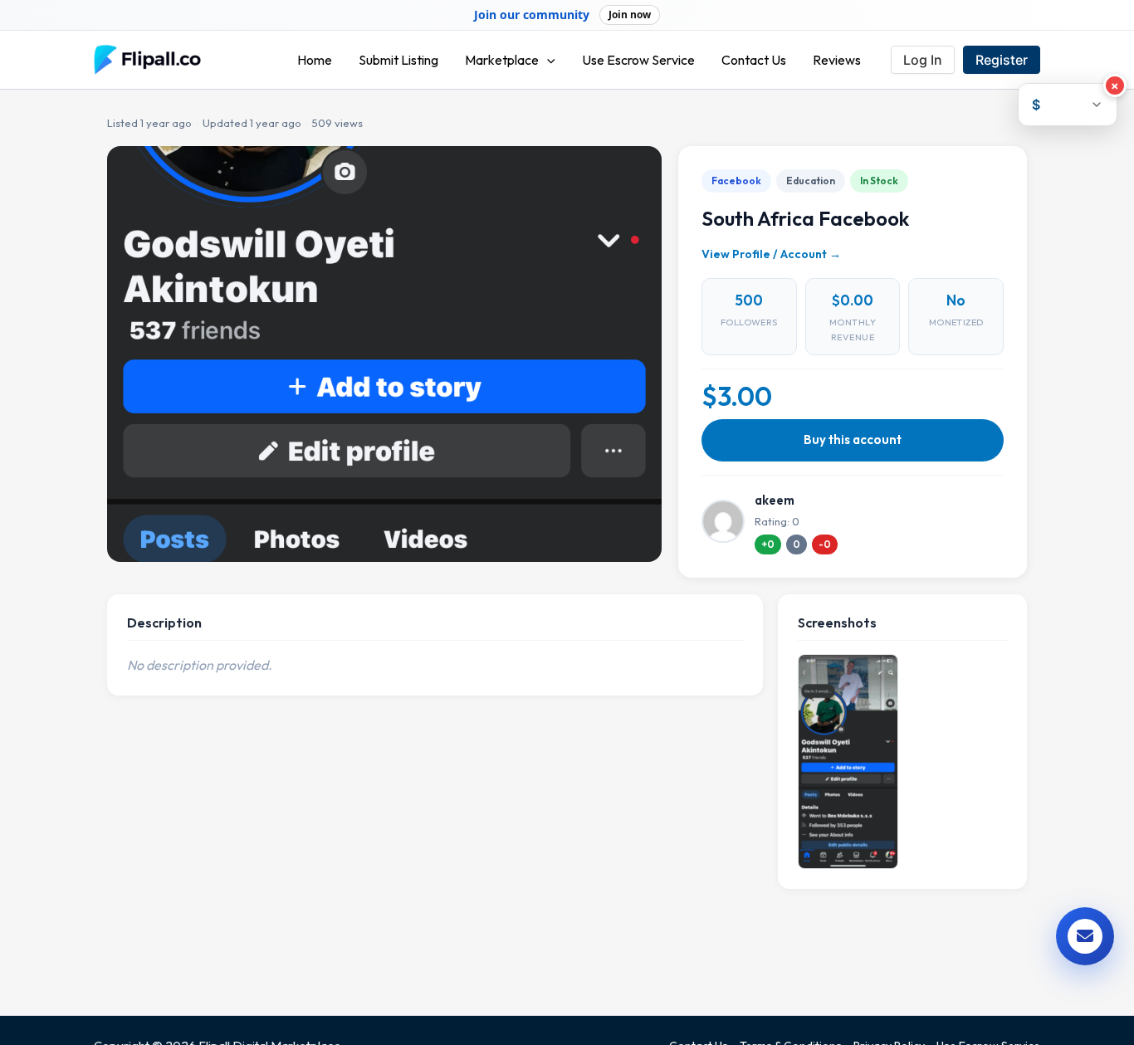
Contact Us (753, 59)
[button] (547, 60)
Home (314, 59)
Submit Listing (398, 59)
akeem (774, 500)
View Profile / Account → (771, 254)
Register (1001, 59)
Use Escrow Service (638, 59)
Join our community (531, 15)
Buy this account (853, 439)
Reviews (837, 59)
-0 (825, 544)
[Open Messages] (1085, 936)
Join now (630, 14)
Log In (922, 59)
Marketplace (502, 59)
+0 (768, 544)
